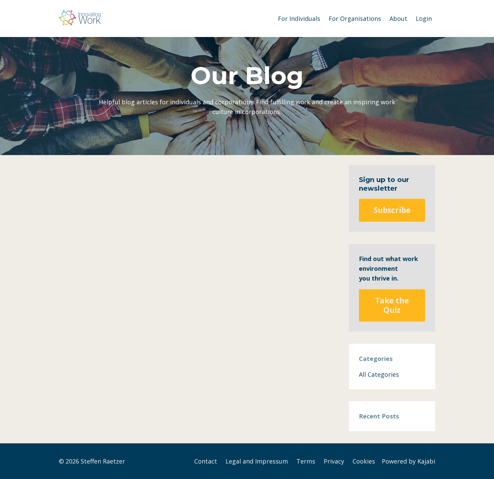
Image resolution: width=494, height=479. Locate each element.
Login (424, 18)
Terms (305, 461)
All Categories (379, 374)
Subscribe (392, 210)
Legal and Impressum (256, 461)
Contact (205, 461)
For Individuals (299, 18)
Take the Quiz (392, 305)
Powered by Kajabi (408, 461)
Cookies (364, 461)
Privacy (334, 461)
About (398, 18)
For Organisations (355, 18)
